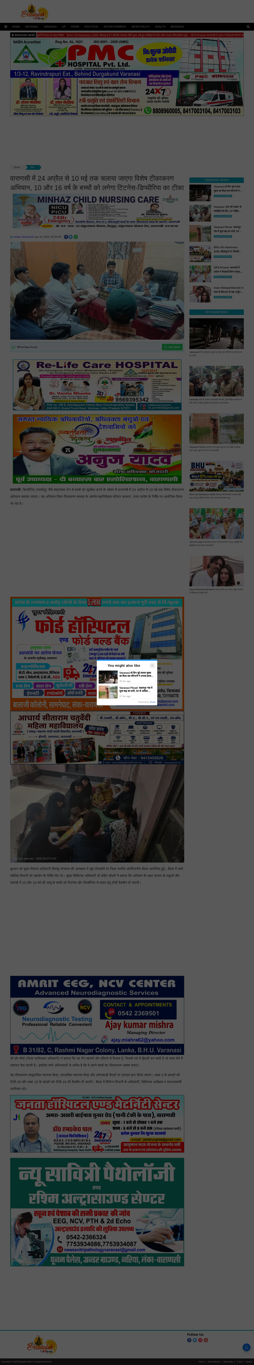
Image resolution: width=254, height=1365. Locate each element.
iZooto (153, 702)
